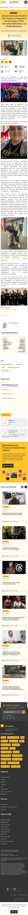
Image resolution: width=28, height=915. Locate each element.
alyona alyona (5, 370)
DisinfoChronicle (5, 829)
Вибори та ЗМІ (5, 836)
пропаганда (4, 741)
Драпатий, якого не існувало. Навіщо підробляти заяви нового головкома (12, 514)
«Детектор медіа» (8, 854)
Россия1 (3, 737)
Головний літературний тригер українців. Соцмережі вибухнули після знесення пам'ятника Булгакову (12, 688)
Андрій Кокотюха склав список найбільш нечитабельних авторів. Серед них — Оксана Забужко (11, 653)
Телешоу (3, 784)
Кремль (22, 741)
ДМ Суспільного (5, 824)
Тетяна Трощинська (6, 752)
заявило (18, 203)
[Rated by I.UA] (10, 889)
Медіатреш (4, 794)
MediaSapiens (5, 822)
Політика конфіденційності (9, 807)
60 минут (12, 748)
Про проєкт (4, 804)
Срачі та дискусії (6, 791)
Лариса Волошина (6, 759)
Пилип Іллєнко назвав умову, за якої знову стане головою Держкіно (7, 344)
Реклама (3, 809)
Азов (3, 367)
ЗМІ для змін (4, 827)
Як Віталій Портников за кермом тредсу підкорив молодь (11, 583)
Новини (11, 7)
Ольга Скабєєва (13, 741)
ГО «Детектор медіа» (7, 841)
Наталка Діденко (16, 766)
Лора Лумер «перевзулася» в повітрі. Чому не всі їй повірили (10, 548)
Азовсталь (19, 364)
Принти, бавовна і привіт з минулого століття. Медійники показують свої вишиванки (21, 345)
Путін (22, 737)
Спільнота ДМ (9, 465)
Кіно (2, 787)
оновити (4, 382)
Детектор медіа (5, 819)
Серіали (3, 779)
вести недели (16, 744)
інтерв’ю (4, 762)
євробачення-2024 (13, 367)
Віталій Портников (17, 759)
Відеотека (4, 834)
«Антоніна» (5, 315)
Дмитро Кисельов (6, 744)
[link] (9, 309)
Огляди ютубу (5, 777)
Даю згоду (14, 911)
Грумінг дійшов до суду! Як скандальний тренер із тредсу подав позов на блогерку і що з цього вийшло (13, 619)
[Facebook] (2, 62)
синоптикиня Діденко (13, 762)
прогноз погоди (5, 766)
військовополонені (7, 364)
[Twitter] (6, 62)
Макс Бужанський (17, 755)
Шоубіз (3, 782)
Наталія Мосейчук (6, 755)
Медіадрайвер (5, 832)
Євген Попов (5, 748)
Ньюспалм (4, 844)
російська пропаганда (13, 737)
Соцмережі (5, 7)
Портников (16, 752)
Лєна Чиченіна (16, 35)
